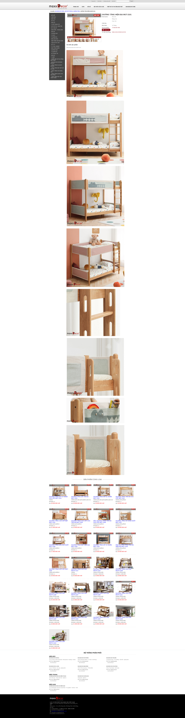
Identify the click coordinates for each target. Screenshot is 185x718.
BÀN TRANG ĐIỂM (55, 48)
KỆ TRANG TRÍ (54, 53)
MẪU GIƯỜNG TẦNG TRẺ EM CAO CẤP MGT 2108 (102, 521)
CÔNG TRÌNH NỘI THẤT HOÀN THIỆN (56, 77)
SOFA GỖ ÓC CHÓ (55, 42)
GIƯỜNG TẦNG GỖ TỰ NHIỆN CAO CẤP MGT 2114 (58, 497)
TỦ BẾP (53, 57)
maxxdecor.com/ (63, 711)
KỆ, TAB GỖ (54, 28)
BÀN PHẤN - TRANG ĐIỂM (57, 29)
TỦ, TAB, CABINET (55, 46)
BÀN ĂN (53, 31)
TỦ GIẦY (53, 35)
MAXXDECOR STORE (59, 11)
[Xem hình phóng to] (84, 37)
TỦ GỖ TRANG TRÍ (55, 24)
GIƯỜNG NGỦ (54, 33)
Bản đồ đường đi (53, 662)
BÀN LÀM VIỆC (54, 38)
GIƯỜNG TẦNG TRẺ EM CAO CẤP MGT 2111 (125, 497)
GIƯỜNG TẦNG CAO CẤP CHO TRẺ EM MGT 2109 (80, 521)
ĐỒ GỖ (53, 15)
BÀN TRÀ (53, 19)
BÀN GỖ (53, 22)
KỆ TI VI (53, 44)
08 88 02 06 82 (114, 661)
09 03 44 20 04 (85, 661)
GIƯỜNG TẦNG (76, 11)
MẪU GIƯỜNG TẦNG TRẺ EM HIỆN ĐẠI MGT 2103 (125, 545)
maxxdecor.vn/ (55, 711)
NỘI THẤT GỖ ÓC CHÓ (57, 40)
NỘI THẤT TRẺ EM (68, 11)
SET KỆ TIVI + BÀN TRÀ (56, 26)
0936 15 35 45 (56, 661)
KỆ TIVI (53, 20)
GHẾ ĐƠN (53, 17)
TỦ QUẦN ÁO (54, 37)
